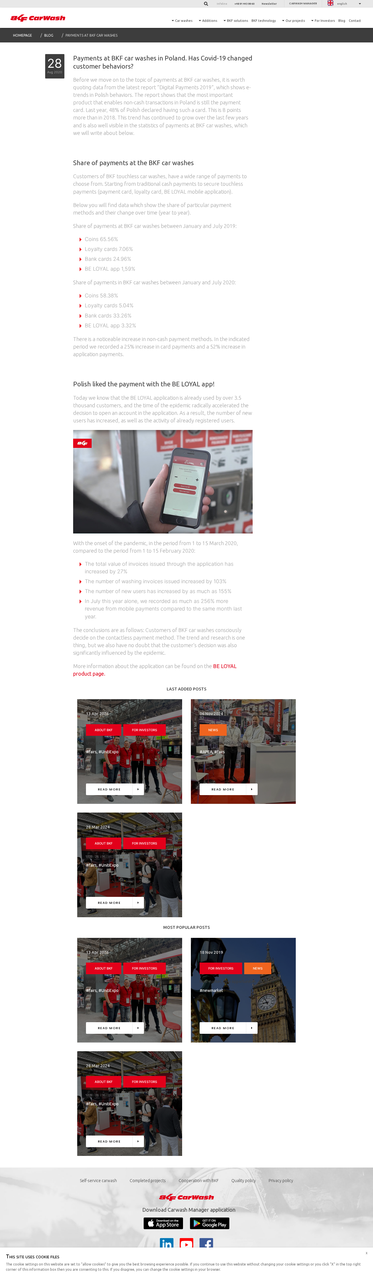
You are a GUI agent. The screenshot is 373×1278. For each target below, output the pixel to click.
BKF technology (263, 20)
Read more (109, 789)
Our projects (295, 20)
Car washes (183, 20)
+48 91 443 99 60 (244, 3)
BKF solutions (237, 20)
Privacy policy (281, 1180)
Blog (341, 20)
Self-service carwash (98, 1180)
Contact (355, 20)
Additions (209, 20)
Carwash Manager (303, 3)
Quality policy (243, 1180)
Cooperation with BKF (199, 1180)
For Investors (325, 20)
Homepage (22, 35)
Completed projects (148, 1180)
